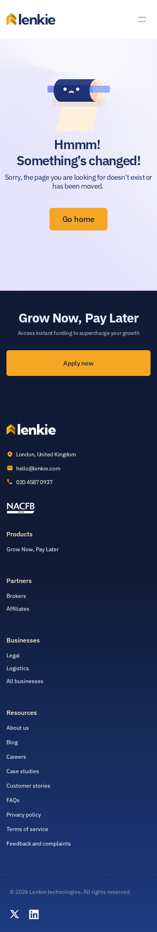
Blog (12, 742)
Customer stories (28, 785)
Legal (13, 655)
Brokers (16, 595)
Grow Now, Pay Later (32, 549)
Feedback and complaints (38, 843)
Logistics (17, 668)
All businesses (24, 681)
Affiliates (17, 608)
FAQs (13, 800)
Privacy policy (23, 814)
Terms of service (27, 829)
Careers (16, 756)
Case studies (22, 771)
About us (17, 727)
